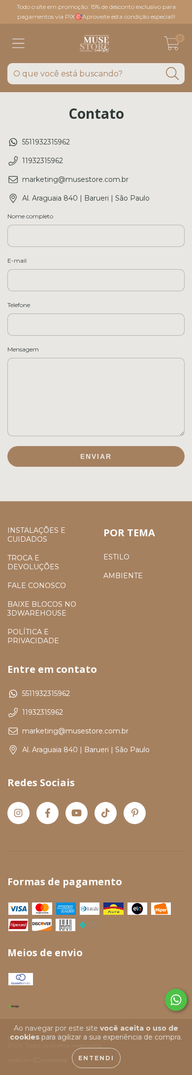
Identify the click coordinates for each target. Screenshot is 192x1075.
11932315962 (42, 160)
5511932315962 (46, 142)
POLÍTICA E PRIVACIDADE (33, 636)
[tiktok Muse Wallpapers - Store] (106, 813)
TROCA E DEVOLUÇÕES (33, 562)
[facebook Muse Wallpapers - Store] (47, 813)
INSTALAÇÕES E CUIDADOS (36, 535)
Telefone (18, 305)
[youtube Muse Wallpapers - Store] (76, 813)
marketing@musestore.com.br (75, 179)
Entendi (96, 1058)
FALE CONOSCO (36, 585)
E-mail (17, 260)
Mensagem (23, 349)
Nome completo (30, 216)
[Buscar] (172, 73)
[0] (172, 45)
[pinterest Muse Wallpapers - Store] (135, 813)
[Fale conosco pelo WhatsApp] (176, 1000)
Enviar (96, 456)
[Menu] (18, 43)
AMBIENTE (123, 575)
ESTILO (116, 557)
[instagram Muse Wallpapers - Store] (18, 813)
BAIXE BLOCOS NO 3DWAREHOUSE (41, 609)
